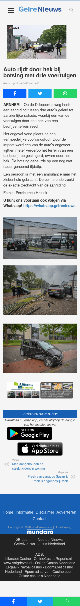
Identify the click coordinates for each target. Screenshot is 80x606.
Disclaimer (45, 512)
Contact (39, 518)
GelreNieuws (24, 543)
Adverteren (66, 512)
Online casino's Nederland (39, 575)
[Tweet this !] (40, 93)
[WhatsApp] (65, 93)
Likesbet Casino (18, 558)
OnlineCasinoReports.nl (53, 558)
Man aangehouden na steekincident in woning (28, 464)
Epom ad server (37, 571)
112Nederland (53, 543)
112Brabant (21, 539)
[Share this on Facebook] (14, 93)
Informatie (24, 512)
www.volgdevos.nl (18, 562)
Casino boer (62, 571)
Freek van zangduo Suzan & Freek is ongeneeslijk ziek (48, 476)
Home (8, 512)
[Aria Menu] (10, 10)
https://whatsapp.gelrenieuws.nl (51, 205)
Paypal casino (31, 567)
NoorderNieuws (50, 539)
